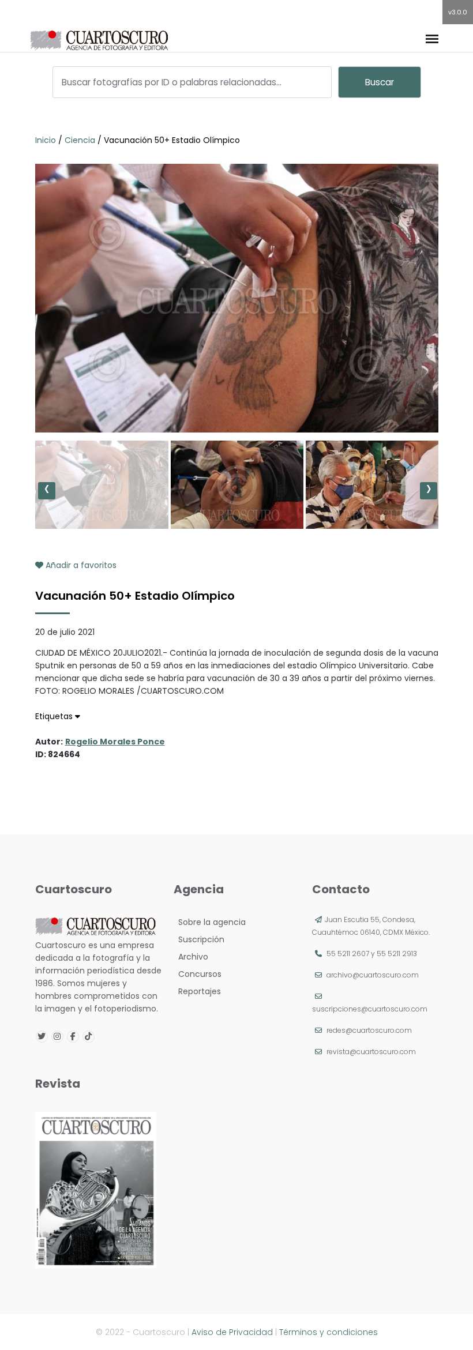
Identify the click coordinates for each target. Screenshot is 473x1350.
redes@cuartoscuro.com (369, 1030)
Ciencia (80, 140)
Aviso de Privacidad (232, 1332)
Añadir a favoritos (80, 565)
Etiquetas (55, 716)
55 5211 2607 (347, 953)
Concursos (198, 974)
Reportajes (197, 991)
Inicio (46, 140)
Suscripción (199, 939)
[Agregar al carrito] (236, 398)
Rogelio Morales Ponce (115, 741)
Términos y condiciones (328, 1332)
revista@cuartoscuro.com (371, 1051)
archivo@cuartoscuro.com (372, 975)
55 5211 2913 (397, 953)
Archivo (191, 956)
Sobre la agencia (210, 922)
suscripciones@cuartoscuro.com (369, 1009)
